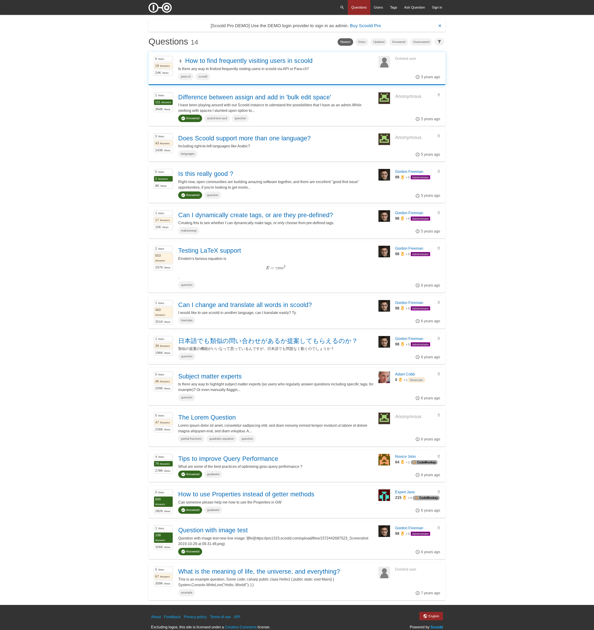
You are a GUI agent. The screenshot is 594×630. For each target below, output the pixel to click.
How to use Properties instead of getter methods (246, 494)
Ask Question (414, 7)
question (240, 118)
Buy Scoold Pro (365, 25)
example (186, 592)
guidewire (213, 474)
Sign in (437, 7)
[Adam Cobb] (384, 382)
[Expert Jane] (384, 500)
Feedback (172, 617)
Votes (362, 42)
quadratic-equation (221, 438)
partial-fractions (191, 438)
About (156, 617)
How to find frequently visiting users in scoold (249, 60)
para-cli (186, 76)
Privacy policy (195, 617)
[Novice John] (384, 464)
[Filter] (439, 41)
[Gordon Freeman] (384, 179)
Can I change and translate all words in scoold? (245, 304)
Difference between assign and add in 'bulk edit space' (254, 97)
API (237, 617)
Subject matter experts (210, 376)
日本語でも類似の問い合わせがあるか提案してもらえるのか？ (268, 340)
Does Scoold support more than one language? (244, 138)
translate (187, 320)
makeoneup (189, 230)
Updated (378, 42)
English (433, 616)
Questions (359, 7)
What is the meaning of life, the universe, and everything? (259, 571)
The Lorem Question (207, 417)
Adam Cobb (405, 374)
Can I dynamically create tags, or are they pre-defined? (255, 215)
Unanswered (421, 42)
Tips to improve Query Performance (228, 458)
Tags (393, 7)
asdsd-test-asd (217, 118)
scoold (202, 76)
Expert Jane (405, 492)
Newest (345, 42)
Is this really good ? (205, 173)
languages (188, 153)
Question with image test (213, 530)
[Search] (342, 7)
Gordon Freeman (409, 172)
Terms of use (220, 617)
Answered (398, 42)
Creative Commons (241, 627)
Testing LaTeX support (209, 250)
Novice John (405, 457)
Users (378, 7)
